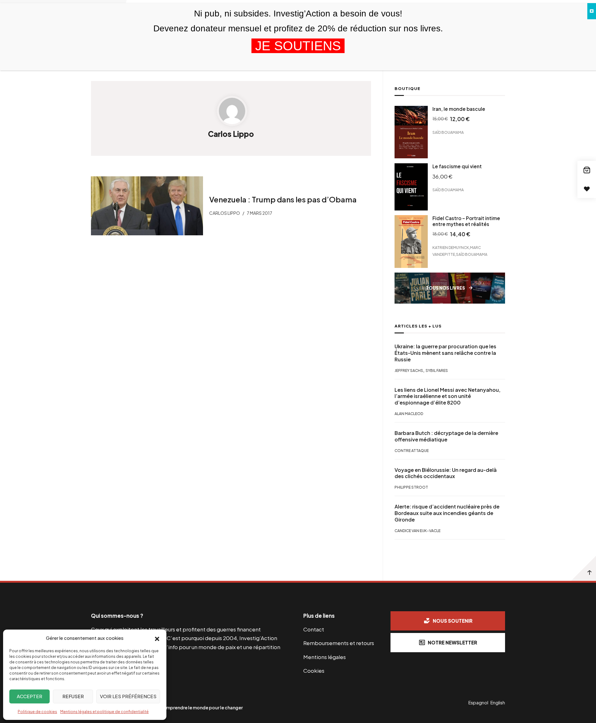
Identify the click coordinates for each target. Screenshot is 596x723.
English (497, 702)
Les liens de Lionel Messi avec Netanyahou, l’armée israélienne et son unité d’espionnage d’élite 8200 (447, 396)
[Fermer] (591, 11)
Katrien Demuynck (450, 247)
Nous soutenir (452, 621)
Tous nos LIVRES (445, 288)
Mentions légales (324, 656)
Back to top (583, 568)
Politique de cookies (37, 711)
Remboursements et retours (338, 642)
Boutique (407, 88)
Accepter (29, 696)
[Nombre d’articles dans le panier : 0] (586, 170)
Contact (313, 629)
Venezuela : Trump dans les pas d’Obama (282, 199)
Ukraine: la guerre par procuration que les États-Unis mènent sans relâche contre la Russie (445, 353)
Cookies (313, 670)
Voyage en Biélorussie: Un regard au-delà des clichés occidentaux (446, 473)
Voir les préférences (128, 696)
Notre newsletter (452, 642)
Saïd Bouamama (448, 132)
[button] (157, 638)
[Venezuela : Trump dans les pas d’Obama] (147, 205)
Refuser (73, 696)
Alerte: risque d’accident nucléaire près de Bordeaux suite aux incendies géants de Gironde (447, 513)
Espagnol (478, 702)
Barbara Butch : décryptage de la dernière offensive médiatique (446, 436)
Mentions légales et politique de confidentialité (104, 711)
